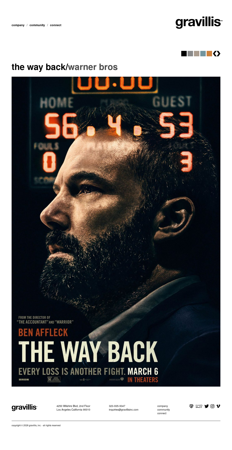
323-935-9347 (117, 406)
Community (37, 25)
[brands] (216, 53)
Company (18, 25)
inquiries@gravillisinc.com (123, 409)
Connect (55, 25)
